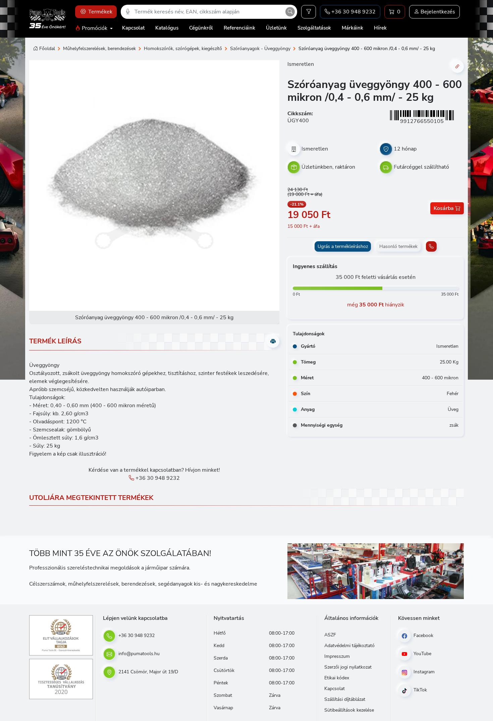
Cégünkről (201, 28)
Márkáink (352, 28)
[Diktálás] (128, 12)
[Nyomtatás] (273, 341)
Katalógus (166, 28)
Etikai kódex (336, 678)
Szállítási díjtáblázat (344, 699)
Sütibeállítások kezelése (349, 710)
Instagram (423, 672)
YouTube (421, 653)
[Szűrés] (308, 11)
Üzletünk (276, 28)
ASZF (330, 635)
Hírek (380, 28)
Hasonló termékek (398, 246)
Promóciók (94, 28)
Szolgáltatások (314, 28)
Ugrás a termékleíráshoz (343, 246)
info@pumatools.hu (138, 653)
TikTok (419, 690)
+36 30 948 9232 (157, 478)
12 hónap (405, 149)
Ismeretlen (300, 64)
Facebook (422, 635)
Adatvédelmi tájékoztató (349, 645)
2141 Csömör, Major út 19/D (147, 672)
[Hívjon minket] (431, 246)
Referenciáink (239, 28)
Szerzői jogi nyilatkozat (348, 667)
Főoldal (47, 48)
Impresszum (337, 656)
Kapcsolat (133, 28)
